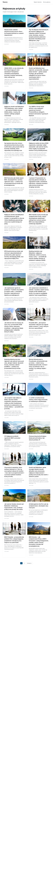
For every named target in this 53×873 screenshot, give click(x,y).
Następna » (29, 563)
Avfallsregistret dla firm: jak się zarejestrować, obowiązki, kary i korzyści (38, 505)
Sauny (5, 2)
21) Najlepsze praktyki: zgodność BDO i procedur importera (12, 438)
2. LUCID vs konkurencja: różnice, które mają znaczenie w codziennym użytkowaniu (38, 399)
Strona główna (46, 2)
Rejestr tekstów (38, 2)
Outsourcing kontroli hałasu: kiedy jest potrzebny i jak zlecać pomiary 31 (37, 438)
